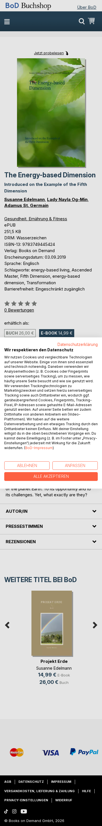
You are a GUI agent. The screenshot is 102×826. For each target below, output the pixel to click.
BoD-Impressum (39, 448)
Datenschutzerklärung (78, 344)
